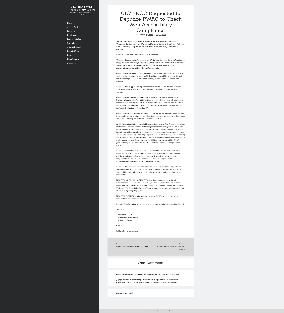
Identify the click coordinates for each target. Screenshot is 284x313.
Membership (72, 35)
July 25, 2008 (161, 35)
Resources (71, 31)
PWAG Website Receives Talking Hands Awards (170, 247)
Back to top (120, 225)
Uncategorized (132, 231)
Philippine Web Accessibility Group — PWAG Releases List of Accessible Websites (147, 274)
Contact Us (71, 63)
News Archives (73, 59)
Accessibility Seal (74, 47)
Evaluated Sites (73, 51)
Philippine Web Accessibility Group (81, 8)
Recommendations (74, 39)
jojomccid (149, 35)
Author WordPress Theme (153, 311)
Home (69, 23)
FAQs (69, 55)
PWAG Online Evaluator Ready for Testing (132, 246)
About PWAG (72, 27)
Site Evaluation (72, 43)
